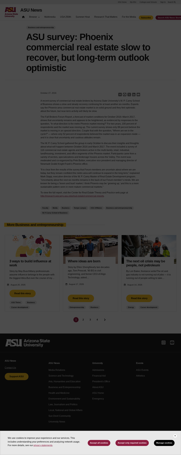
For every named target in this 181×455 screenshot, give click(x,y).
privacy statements (42, 445)
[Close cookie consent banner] (175, 436)
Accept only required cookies (132, 443)
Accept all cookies (99, 443)
